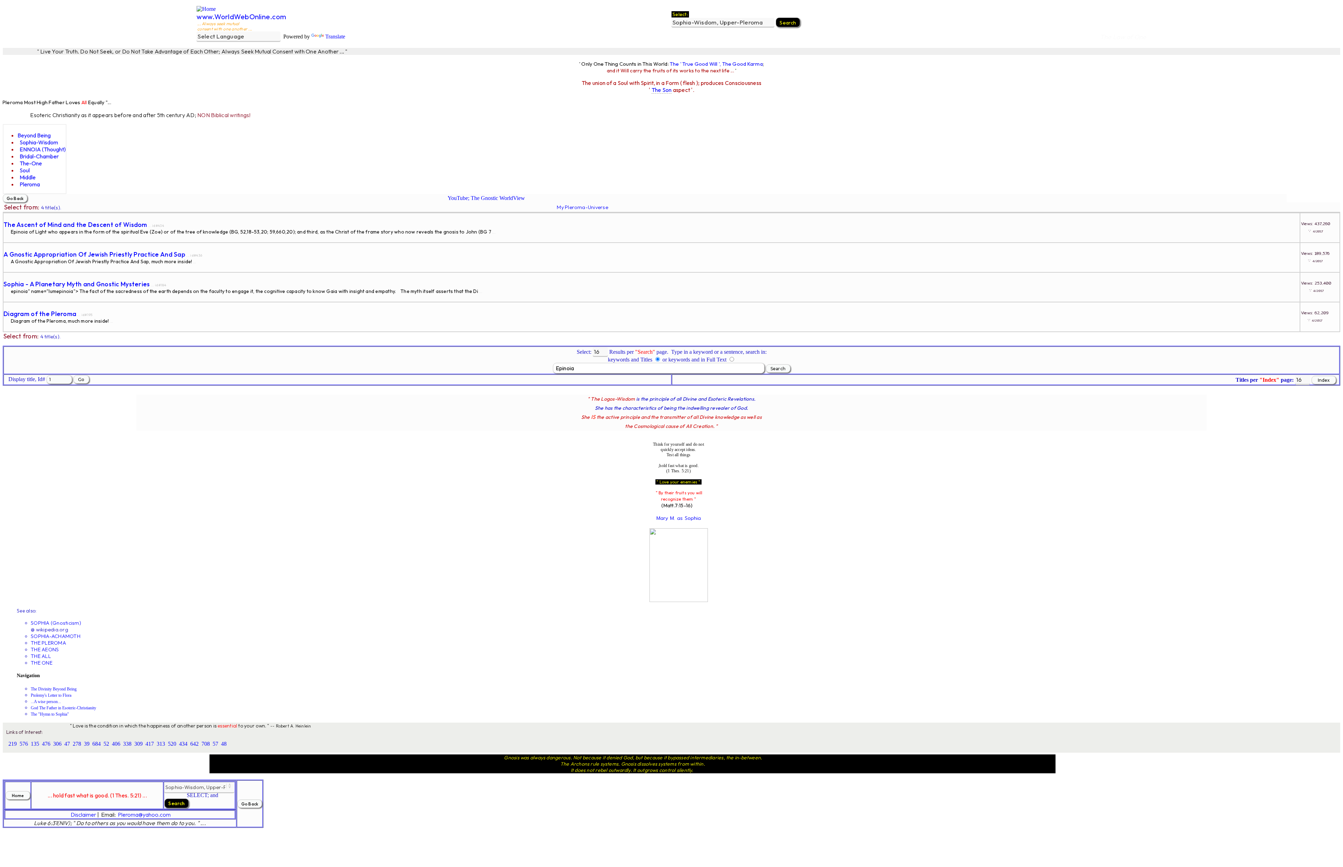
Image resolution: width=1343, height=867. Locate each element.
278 (77, 744)
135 (35, 744)
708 (205, 744)
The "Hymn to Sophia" (50, 714)
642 (194, 744)
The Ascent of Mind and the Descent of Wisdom (75, 225)
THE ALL (41, 656)
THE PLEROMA (48, 642)
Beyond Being (34, 135)
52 (106, 744)
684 (96, 744)
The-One (31, 163)
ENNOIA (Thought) (43, 149)
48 (224, 744)
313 (161, 744)
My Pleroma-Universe (582, 207)
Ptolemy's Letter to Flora (51, 695)
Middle (28, 177)
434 (183, 744)
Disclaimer (83, 814)
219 (12, 744)
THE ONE (41, 662)
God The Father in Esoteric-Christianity (63, 707)
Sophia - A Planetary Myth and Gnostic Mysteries (76, 284)
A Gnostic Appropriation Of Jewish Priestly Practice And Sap (94, 254)
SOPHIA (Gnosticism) (56, 622)
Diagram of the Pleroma (39, 314)
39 (87, 744)
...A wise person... (46, 701)
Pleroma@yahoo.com (144, 814)
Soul (25, 170)
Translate (335, 37)
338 (127, 744)
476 (46, 744)
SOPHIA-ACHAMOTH (55, 636)
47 (67, 744)
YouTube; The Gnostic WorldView (486, 198)
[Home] (206, 9)
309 (138, 744)
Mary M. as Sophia (678, 518)
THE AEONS (45, 649)
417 (149, 744)
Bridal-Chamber (39, 156)
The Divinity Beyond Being (54, 689)
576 (24, 744)
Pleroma (30, 184)
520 (172, 744)
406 (116, 744)
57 (215, 744)
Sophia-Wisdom (39, 142)
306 (57, 744)
